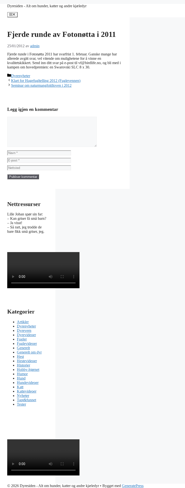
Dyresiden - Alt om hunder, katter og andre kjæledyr (46, 6)
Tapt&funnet (26, 400)
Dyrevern (24, 330)
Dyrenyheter (20, 76)
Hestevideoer (27, 361)
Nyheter (23, 396)
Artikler (23, 322)
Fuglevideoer (27, 343)
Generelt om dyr (29, 352)
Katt (20, 387)
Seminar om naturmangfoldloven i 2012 (41, 85)
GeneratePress (133, 486)
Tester (21, 404)
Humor (22, 374)
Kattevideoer (26, 391)
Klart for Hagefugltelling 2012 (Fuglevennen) (45, 81)
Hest (20, 356)
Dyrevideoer (26, 335)
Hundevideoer (28, 383)
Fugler (22, 339)
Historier (23, 365)
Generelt (23, 348)
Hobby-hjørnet (28, 370)
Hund (21, 378)
